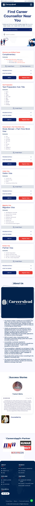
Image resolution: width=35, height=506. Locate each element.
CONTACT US (6, 470)
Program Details (7, 70)
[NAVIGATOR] (9, 445)
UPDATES (22, 472)
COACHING (22, 470)
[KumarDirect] (25, 445)
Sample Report (10, 66)
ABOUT (4, 468)
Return (15, 501)
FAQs (4, 472)
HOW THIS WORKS (6, 73)
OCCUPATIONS (6, 484)
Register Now (25, 77)
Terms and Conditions (24, 501)
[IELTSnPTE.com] (17, 452)
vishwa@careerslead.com (8, 1)
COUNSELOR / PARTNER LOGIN (25, 480)
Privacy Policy (9, 501)
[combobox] (17, 29)
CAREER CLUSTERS (7, 480)
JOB (3, 482)
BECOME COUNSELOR (25, 485)
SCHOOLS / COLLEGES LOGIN (26, 483)
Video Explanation (26, 66)
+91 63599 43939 (30, 1)
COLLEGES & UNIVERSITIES (26, 468)
